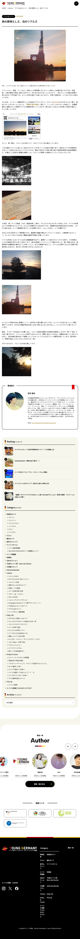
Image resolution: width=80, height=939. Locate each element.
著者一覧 (71, 848)
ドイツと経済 (12, 685)
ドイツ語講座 (11, 554)
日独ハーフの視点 (14, 588)
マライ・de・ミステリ (15, 594)
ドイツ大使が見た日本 (15, 591)
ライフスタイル (12, 545)
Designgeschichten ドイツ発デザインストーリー (24, 603)
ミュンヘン (12, 520)
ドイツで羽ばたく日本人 (16, 669)
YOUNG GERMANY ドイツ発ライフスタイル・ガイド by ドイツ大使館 (19, 849)
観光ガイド (11, 538)
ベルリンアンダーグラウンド (17, 600)
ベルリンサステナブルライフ (18, 624)
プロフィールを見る (21, 776)
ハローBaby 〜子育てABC (16, 642)
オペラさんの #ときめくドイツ (18, 579)
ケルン (10, 529)
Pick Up (9, 681)
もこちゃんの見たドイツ (16, 630)
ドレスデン (12, 532)
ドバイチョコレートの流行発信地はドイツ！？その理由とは (34, 449)
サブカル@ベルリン (15, 609)
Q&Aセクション (12, 560)
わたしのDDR (12, 597)
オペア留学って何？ (15, 666)
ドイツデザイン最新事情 (16, 612)
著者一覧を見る (39, 784)
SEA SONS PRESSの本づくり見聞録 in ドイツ (23, 551)
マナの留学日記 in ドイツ (16, 678)
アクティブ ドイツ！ (15, 645)
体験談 (9, 557)
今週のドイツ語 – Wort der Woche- (19, 563)
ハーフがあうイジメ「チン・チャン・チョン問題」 (31, 472)
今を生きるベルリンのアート (17, 606)
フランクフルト (13, 523)
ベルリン (11, 517)
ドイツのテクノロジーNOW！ (18, 675)
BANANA (56, 102)
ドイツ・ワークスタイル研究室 (18, 657)
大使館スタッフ (12, 567)
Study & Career (12, 654)
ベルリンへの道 (13, 582)
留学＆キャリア (12, 542)
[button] (68, 746)
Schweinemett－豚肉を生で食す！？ (27, 461)
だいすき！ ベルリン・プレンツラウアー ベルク (24, 639)
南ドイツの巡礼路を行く (16, 651)
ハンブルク (12, 526)
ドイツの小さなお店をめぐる (18, 633)
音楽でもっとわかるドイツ (17, 585)
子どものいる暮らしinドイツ (17, 618)
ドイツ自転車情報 (14, 548)
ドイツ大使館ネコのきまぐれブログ (19, 688)
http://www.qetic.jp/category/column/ (44, 423)
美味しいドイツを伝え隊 (16, 636)
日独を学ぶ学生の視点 (15, 660)
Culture (9, 573)
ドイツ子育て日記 (14, 627)
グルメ (9, 535)
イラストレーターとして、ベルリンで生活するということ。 (28, 663)
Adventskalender (13, 570)
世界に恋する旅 (32, 104)
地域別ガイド (11, 514)
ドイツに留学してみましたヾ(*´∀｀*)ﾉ (21, 672)
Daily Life (10, 615)
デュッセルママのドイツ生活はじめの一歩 (22, 621)
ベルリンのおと (13, 576)
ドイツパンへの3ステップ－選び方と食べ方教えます (32, 483)
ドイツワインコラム (15, 648)
